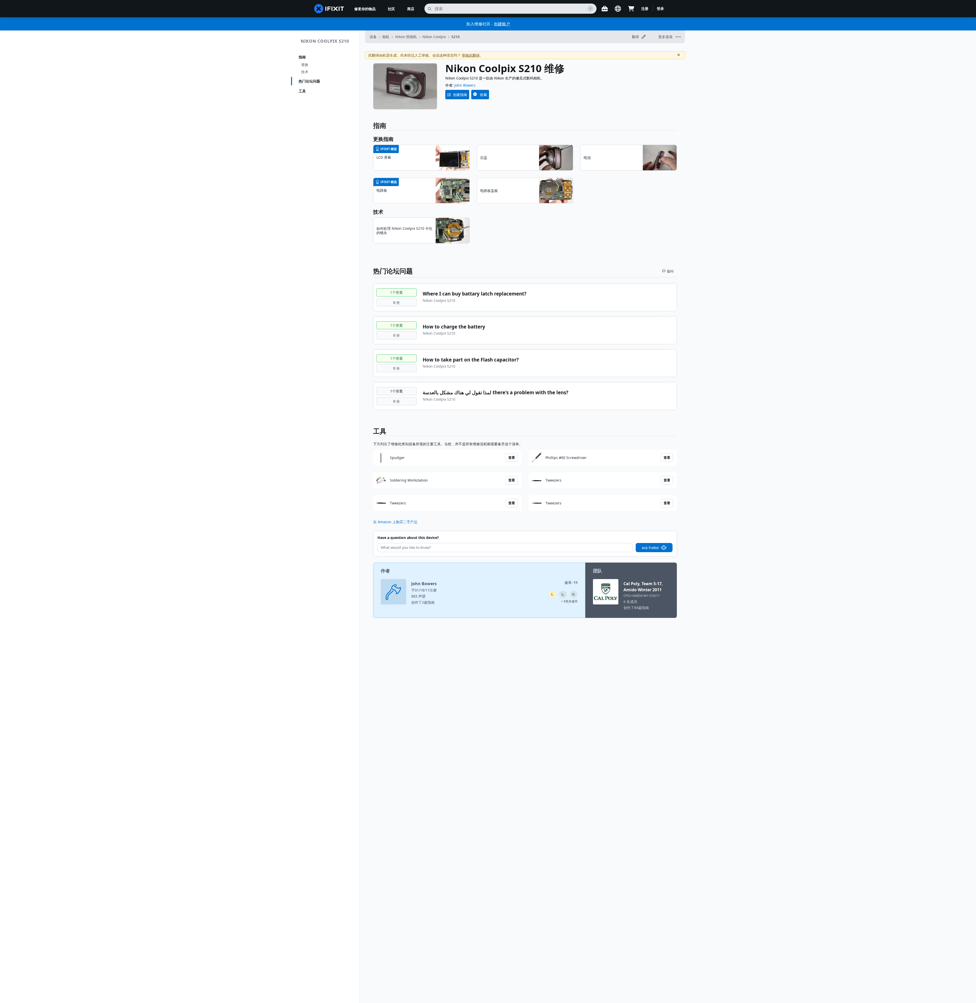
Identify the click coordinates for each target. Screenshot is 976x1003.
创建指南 (460, 94)
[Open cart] (631, 9)
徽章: (571, 582)
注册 (644, 8)
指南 (302, 57)
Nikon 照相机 (406, 36)
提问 (670, 271)
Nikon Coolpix (434, 36)
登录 (660, 8)
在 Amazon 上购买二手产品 (395, 521)
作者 (385, 571)
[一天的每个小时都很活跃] (552, 594)
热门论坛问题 (309, 81)
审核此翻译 (471, 55)
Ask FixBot (650, 547)
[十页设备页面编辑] (574, 594)
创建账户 (502, 24)
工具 (302, 91)
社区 (391, 8)
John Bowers (465, 85)
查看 (511, 457)
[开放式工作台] (605, 9)
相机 (385, 36)
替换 (304, 64)
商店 (410, 8)
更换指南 (383, 139)
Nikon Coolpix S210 (325, 41)
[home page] (329, 8)
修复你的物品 (365, 8)
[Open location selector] (618, 9)
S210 (455, 36)
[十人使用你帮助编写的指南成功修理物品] (563, 594)
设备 (373, 36)
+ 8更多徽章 (569, 601)
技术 (304, 71)
